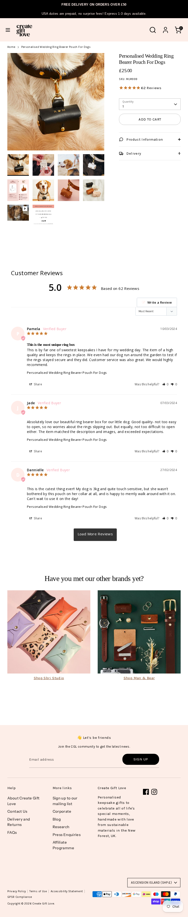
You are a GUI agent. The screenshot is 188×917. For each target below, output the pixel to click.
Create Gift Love (43, 903)
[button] (166, 384)
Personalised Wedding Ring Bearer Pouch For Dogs (56, 47)
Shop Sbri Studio (49, 678)
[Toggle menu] (8, 30)
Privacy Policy (16, 891)
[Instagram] (154, 792)
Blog (57, 819)
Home (11, 47)
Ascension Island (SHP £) (151, 882)
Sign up (140, 759)
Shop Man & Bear (139, 678)
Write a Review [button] (159, 302)
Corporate (62, 811)
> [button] (95, 534)
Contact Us (17, 811)
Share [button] (37, 384)
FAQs (12, 832)
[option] (56, 103)
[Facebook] (146, 792)
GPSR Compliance (19, 897)
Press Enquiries (67, 834)
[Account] (165, 28)
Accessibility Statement (67, 891)
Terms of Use (38, 891)
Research (61, 826)
